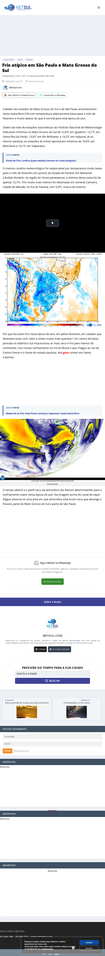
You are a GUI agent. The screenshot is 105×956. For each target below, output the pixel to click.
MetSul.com (15, 87)
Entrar (7, 751)
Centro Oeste (9, 59)
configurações (47, 949)
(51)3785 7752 (21, 936)
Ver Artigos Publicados (60, 649)
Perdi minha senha (21, 751)
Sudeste (29, 59)
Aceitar (89, 942)
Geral (20, 59)
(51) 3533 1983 (6, 936)
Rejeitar (89, 948)
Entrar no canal (54, 581)
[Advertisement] (52, 35)
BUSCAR (54, 681)
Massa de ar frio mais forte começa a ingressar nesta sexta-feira (42, 413)
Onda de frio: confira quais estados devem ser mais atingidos (41, 160)
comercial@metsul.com (41, 936)
